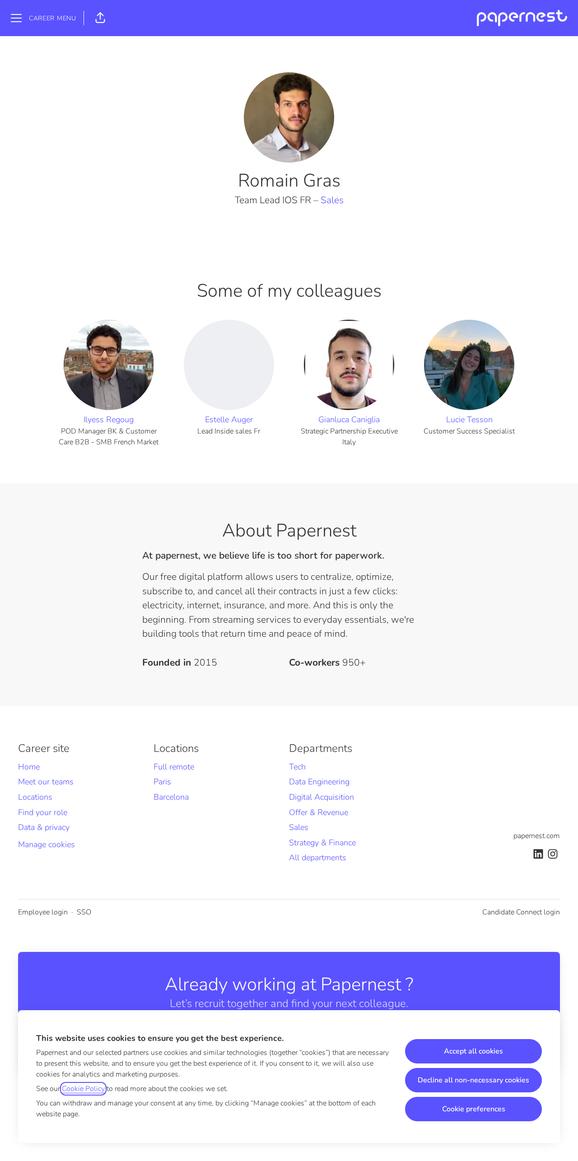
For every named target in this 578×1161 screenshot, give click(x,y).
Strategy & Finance (322, 842)
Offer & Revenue (318, 812)
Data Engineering (319, 781)
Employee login (43, 912)
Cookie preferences (473, 1109)
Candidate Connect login (521, 912)
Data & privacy (44, 827)
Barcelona (171, 797)
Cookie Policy (83, 1089)
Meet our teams (46, 781)
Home (29, 766)
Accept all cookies (473, 1051)
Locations (35, 797)
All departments (317, 857)
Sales (332, 200)
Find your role (42, 812)
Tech (297, 766)
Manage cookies (46, 844)
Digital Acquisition (321, 797)
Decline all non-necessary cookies (473, 1080)
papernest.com (536, 836)
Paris (162, 781)
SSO (84, 912)
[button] (100, 18)
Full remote (174, 766)
